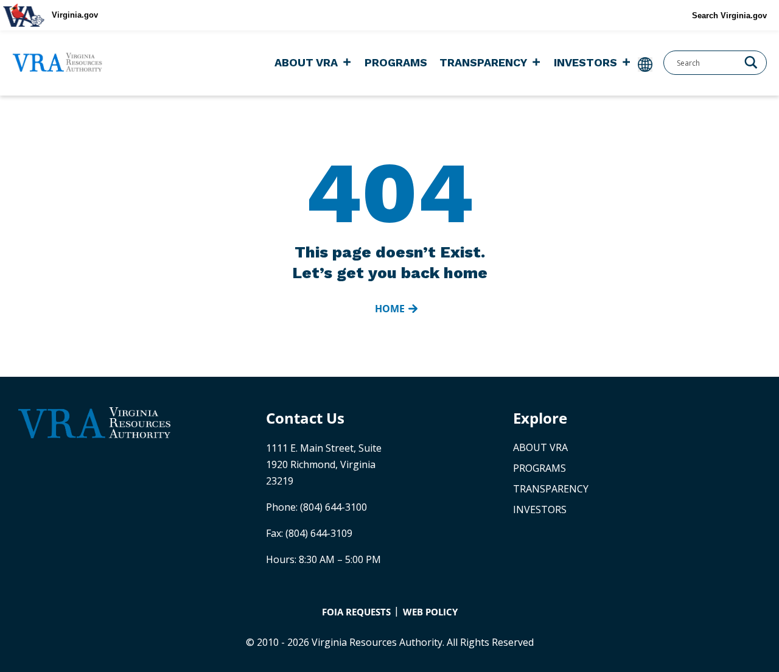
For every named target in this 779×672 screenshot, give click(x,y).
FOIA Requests (356, 612)
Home (390, 308)
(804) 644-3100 (333, 507)
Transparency (483, 62)
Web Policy (430, 612)
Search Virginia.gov (729, 15)
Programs (396, 62)
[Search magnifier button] (751, 61)
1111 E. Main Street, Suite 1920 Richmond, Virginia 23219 (324, 464)
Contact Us (305, 418)
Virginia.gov (75, 14)
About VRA (306, 62)
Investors (585, 62)
